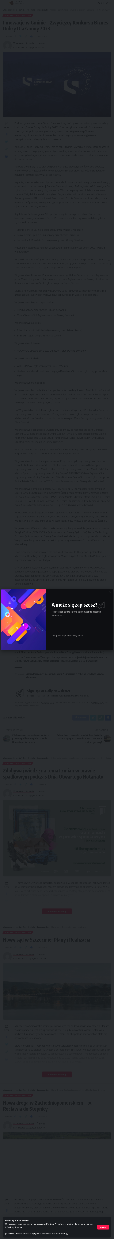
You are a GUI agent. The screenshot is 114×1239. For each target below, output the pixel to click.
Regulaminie (16, 1227)
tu (67, 1233)
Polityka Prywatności (56, 1224)
